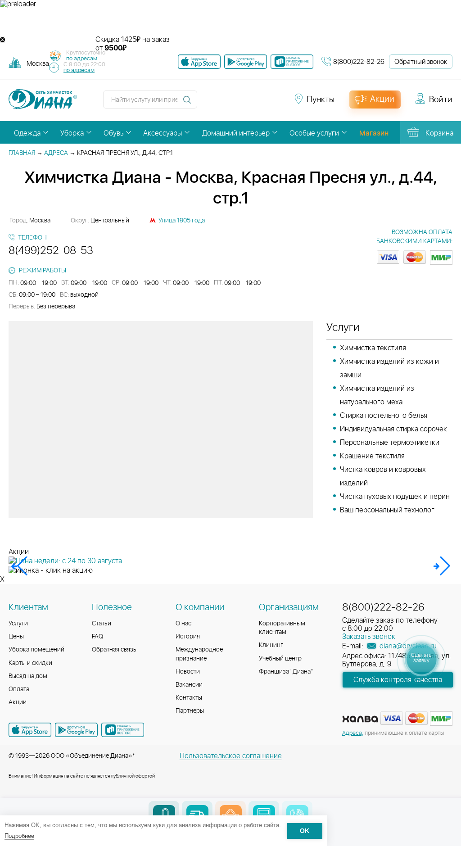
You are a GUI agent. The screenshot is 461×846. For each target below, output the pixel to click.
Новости (188, 672)
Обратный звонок (420, 62)
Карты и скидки (30, 663)
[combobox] (38, 63)
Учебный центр (280, 659)
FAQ (97, 636)
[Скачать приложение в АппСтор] (199, 61)
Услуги (18, 623)
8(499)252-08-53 (51, 250)
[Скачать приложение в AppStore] (30, 730)
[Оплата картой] (360, 719)
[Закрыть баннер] (2, 39)
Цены (16, 636)
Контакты (189, 698)
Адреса (56, 153)
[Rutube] (241, 103)
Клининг (271, 645)
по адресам (81, 59)
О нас (183, 623)
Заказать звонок (368, 636)
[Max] (273, 103)
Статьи (101, 623)
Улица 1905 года (181, 220)
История (188, 636)
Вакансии (189, 685)
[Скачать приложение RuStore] (292, 61)
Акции (18, 702)
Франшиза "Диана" (286, 672)
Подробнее (19, 835)
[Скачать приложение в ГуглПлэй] (245, 61)
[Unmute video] (230, 22)
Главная (22, 153)
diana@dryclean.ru (407, 646)
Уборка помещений (36, 650)
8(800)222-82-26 (358, 62)
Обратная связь (114, 650)
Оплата (19, 689)
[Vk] (209, 103)
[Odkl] (225, 103)
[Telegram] (257, 103)
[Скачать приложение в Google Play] (76, 730)
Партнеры (190, 711)
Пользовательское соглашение (231, 756)
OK (304, 831)
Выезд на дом (28, 676)
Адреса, (352, 733)
